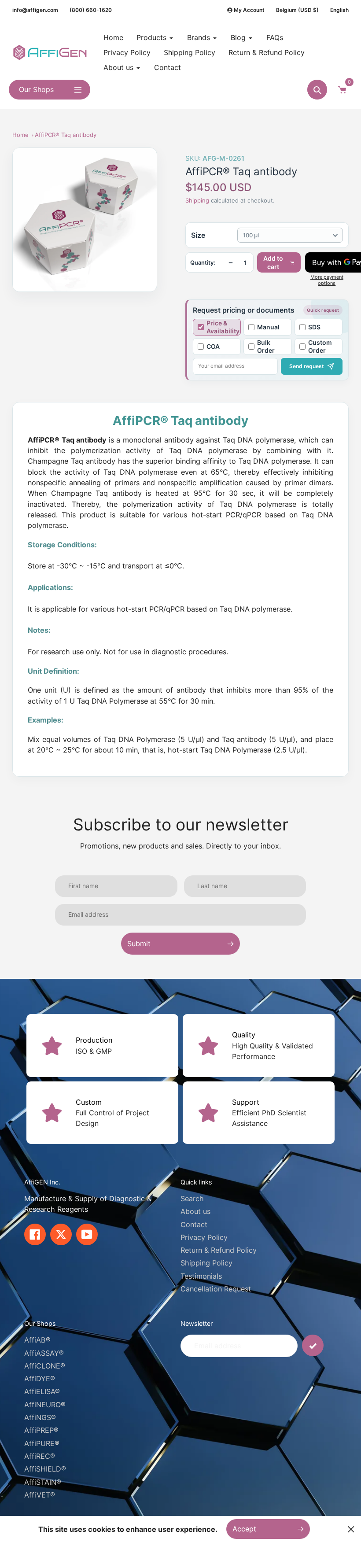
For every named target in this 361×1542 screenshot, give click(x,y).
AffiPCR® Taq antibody (65, 134)
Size (198, 235)
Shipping (197, 200)
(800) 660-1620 (91, 10)
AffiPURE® (41, 1443)
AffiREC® (39, 1456)
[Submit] (313, 1345)
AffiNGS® (40, 1417)
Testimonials (201, 1276)
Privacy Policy (204, 1237)
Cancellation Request (215, 1288)
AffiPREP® (41, 1430)
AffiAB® (37, 1339)
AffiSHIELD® (45, 1469)
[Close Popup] (351, 1529)
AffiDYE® (39, 1378)
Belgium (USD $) (297, 10)
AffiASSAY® (44, 1353)
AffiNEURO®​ (45, 1404)
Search (192, 1198)
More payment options (326, 280)
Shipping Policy (206, 1262)
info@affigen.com (35, 10)
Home (20, 134)
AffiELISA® (42, 1391)
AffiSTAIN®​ (42, 1482)
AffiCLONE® (44, 1365)
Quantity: (202, 263)
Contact (193, 1224)
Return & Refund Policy (218, 1250)
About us (195, 1211)
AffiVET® (39, 1494)
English (339, 10)
